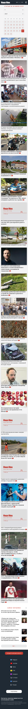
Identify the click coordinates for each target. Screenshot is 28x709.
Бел (17, 2)
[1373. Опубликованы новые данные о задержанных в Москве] (14, 568)
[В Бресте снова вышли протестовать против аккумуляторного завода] (14, 308)
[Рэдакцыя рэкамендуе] (26, 608)
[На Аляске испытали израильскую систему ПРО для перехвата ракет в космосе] (14, 213)
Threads (14, 685)
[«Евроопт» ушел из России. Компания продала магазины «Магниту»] (14, 48)
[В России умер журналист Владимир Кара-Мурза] (14, 377)
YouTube (15, 663)
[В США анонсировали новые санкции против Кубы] (14, 424)
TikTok (14, 667)
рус (22, 2)
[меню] (26, 2)
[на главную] (5, 2)
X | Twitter (14, 677)
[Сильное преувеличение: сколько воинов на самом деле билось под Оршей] (14, 330)
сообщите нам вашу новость (14, 653)
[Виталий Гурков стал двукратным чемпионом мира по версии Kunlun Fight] (14, 591)
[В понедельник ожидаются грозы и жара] (14, 236)
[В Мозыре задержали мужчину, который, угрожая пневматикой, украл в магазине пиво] (14, 71)
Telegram (14, 659)
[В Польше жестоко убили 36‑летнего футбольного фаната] (14, 612)
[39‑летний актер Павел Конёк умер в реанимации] (14, 631)
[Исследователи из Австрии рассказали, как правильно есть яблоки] (14, 401)
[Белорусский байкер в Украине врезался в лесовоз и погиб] (14, 143)
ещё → (14, 646)
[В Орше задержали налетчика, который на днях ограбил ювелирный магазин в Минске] (14, 639)
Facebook (14, 681)
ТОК (14, 670)
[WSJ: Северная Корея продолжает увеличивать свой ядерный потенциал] (14, 519)
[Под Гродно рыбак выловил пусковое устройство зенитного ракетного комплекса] (14, 284)
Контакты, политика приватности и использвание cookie (12, 699)
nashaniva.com (11, 704)
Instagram (15, 674)
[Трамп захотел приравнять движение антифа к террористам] (14, 471)
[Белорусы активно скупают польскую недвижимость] (14, 166)
